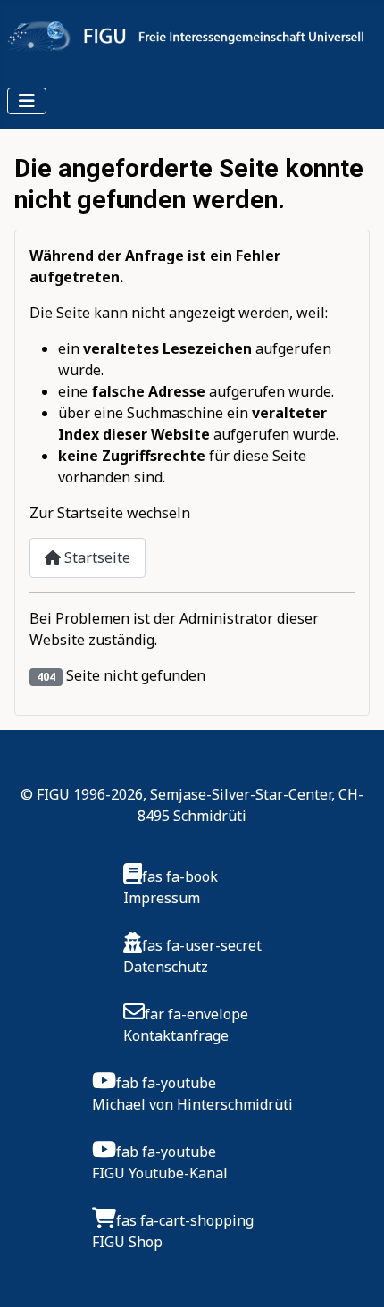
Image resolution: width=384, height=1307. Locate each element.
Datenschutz (165, 966)
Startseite (95, 557)
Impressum (161, 898)
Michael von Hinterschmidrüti (192, 1104)
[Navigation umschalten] (26, 101)
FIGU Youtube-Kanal (160, 1173)
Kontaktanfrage (176, 1035)
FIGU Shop (127, 1242)
